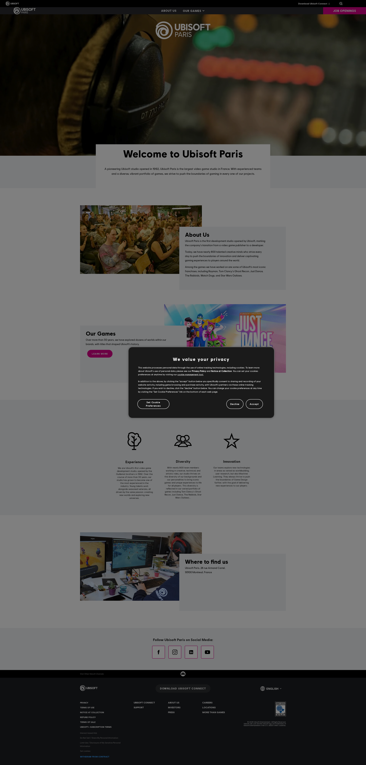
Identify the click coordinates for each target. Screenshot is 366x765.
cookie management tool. (190, 374)
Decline (234, 404)
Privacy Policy (199, 371)
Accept (254, 404)
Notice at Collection (221, 371)
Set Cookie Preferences (153, 404)
